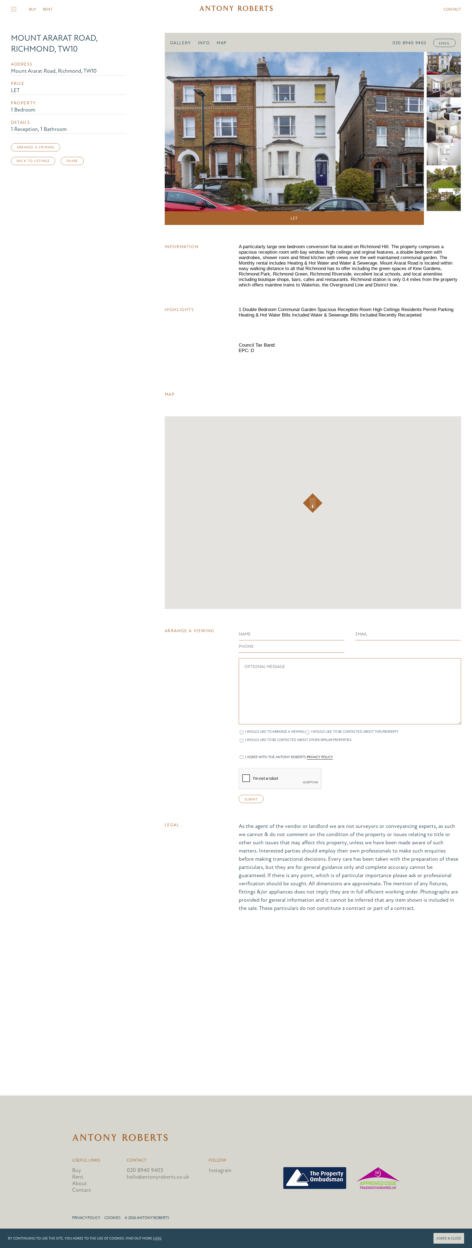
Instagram (220, 1170)
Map (222, 43)
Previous (176, 138)
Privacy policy (86, 1217)
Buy (32, 9)
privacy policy (320, 757)
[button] (312, 503)
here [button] (157, 1238)
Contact (452, 9)
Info (204, 43)
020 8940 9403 (409, 43)
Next (412, 138)
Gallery (180, 43)
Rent (47, 9)
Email (444, 43)
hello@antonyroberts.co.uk (158, 1176)
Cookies (112, 1217)
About (79, 1183)
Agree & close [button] (448, 1238)
